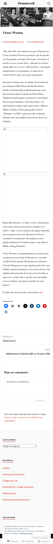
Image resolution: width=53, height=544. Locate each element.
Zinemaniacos (9, 493)
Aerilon (6, 468)
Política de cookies (26, 533)
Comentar (40, 400)
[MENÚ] (5, 4)
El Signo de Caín (10, 480)
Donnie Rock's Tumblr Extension (18, 487)
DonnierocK (26, 3)
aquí (41, 292)
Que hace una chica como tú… (17, 499)
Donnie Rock (37, 42)
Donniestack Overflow (14, 474)
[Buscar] (46, 4)
